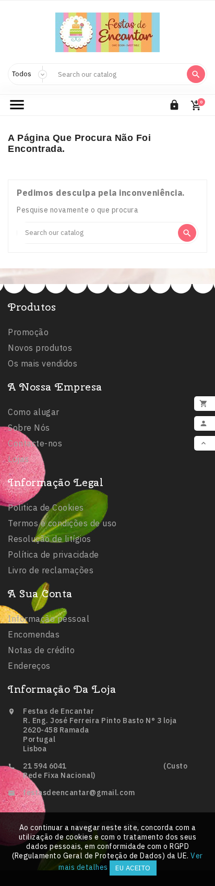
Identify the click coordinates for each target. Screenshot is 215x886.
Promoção (28, 332)
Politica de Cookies (46, 507)
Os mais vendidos (42, 363)
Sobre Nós (29, 427)
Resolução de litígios (49, 539)
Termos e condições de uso (62, 523)
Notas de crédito (41, 650)
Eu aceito (133, 868)
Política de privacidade (53, 554)
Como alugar (33, 412)
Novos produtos (40, 347)
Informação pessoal (48, 618)
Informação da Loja (62, 689)
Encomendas (33, 634)
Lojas (18, 459)
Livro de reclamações (50, 570)
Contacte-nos (35, 443)
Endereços (29, 665)
